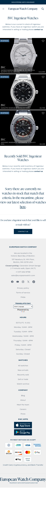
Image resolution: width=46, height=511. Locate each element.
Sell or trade (23, 379)
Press (23, 414)
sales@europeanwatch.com (23, 275)
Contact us (23, 231)
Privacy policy (23, 288)
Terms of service (23, 293)
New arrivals (23, 370)
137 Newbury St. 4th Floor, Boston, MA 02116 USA (23, 261)
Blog (23, 395)
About (23, 400)
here (23, 207)
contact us (38, 29)
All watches (23, 366)
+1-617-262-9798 (23, 272)
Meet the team (23, 405)
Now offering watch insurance (23, 2)
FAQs (23, 297)
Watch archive (23, 384)
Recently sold (23, 375)
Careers (23, 409)
